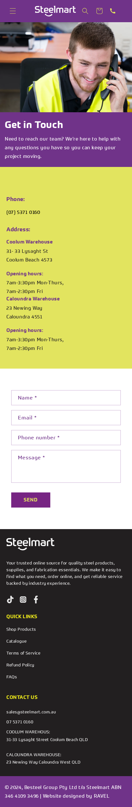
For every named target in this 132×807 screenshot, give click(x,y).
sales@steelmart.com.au (31, 711)
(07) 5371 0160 (23, 212)
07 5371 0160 (19, 721)
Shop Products (21, 629)
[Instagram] (23, 599)
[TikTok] (10, 599)
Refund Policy (20, 664)
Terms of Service (23, 653)
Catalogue (16, 641)
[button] (13, 11)
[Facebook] (36, 599)
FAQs (11, 676)
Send (31, 500)
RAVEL (102, 796)
